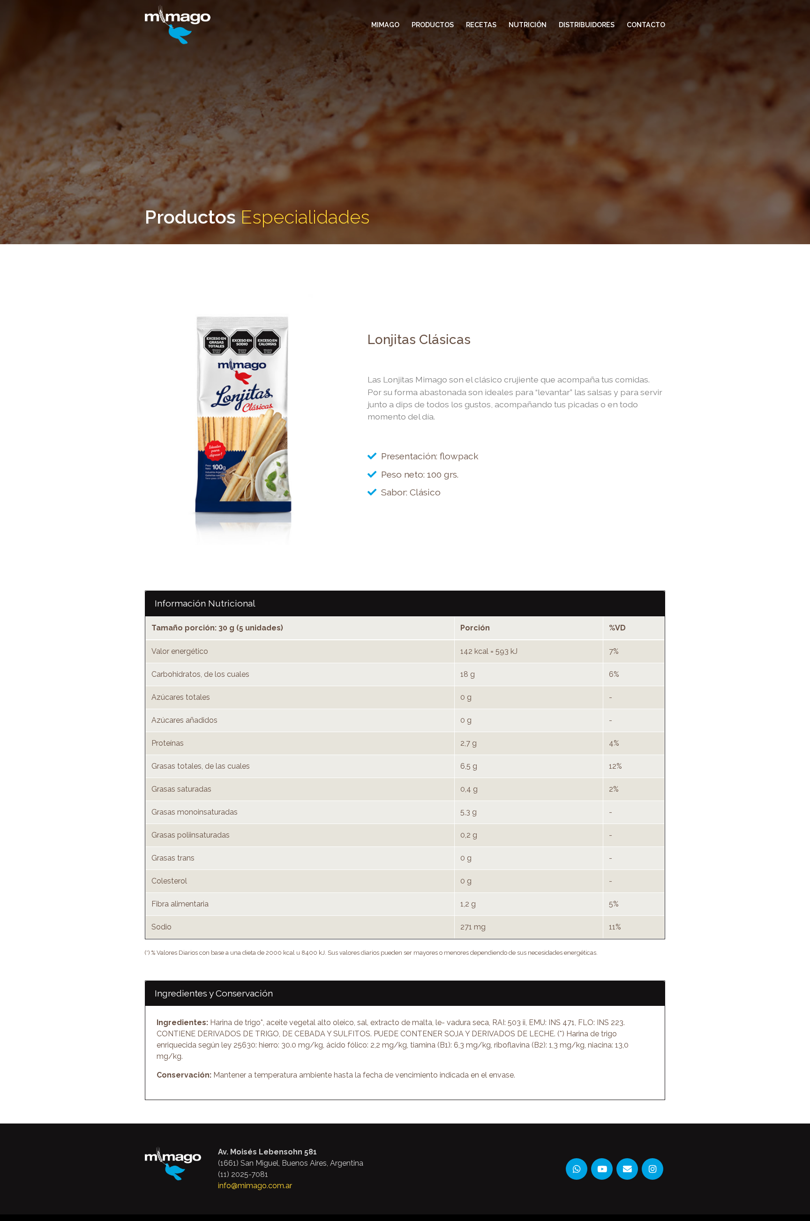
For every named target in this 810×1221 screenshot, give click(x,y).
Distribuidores (587, 25)
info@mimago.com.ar (255, 1185)
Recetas (481, 25)
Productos (433, 25)
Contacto (646, 25)
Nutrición (528, 25)
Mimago (385, 25)
